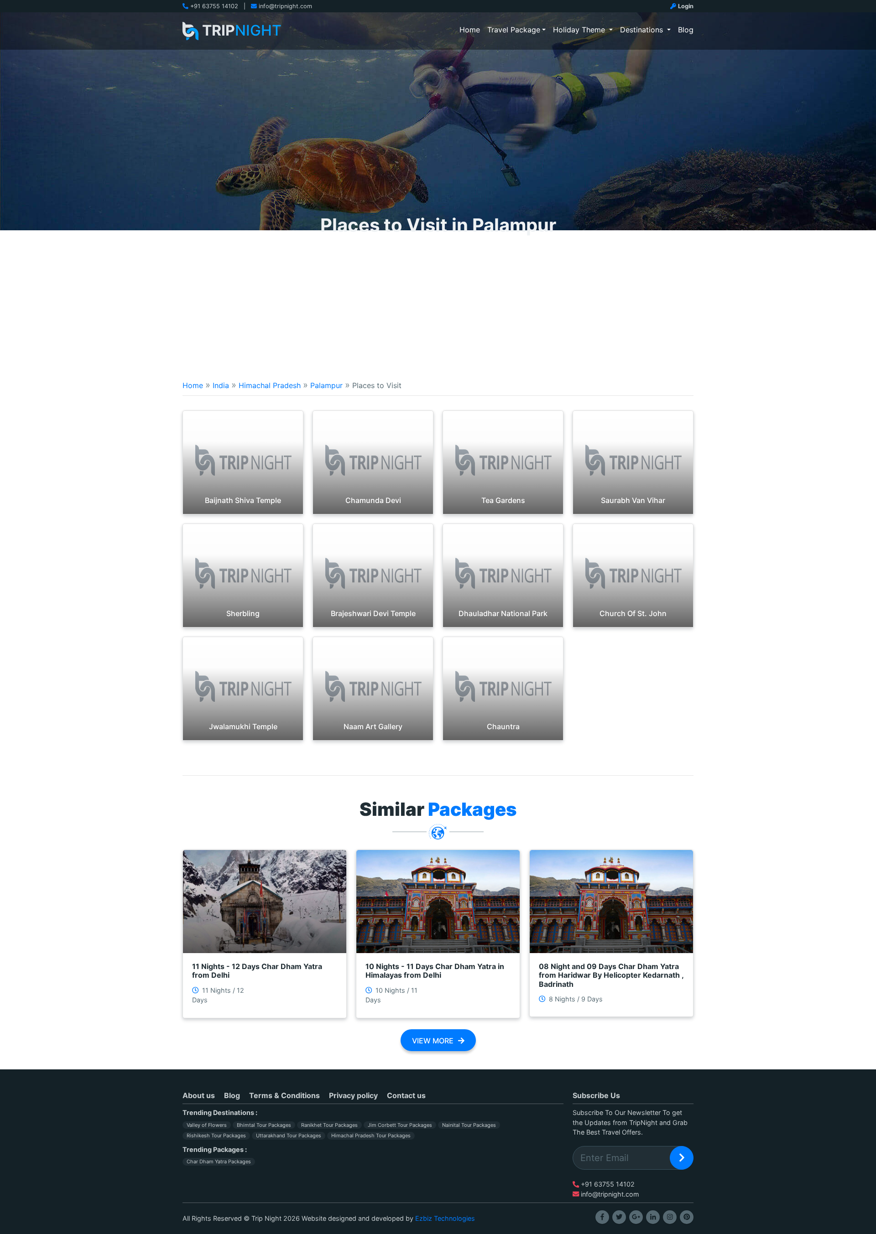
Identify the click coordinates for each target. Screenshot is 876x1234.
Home (471, 29)
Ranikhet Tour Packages (329, 1125)
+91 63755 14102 (214, 6)
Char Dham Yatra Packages (219, 1161)
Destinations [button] (642, 29)
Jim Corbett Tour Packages (400, 1125)
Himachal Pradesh (270, 385)
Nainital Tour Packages (469, 1125)
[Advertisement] (438, 299)
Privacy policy (353, 1095)
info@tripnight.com (285, 6)
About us (198, 1095)
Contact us (406, 1095)
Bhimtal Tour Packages (264, 1125)
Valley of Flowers (207, 1125)
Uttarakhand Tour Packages (288, 1135)
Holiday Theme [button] (580, 29)
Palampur (326, 385)
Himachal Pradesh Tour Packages (371, 1135)
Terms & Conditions (284, 1095)
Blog (686, 29)
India (221, 385)
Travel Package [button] (513, 29)
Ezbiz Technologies (445, 1218)
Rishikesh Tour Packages (216, 1135)
